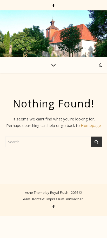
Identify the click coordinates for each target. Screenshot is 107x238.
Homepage (91, 125)
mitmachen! (75, 199)
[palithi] (53, 33)
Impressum (55, 199)
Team (25, 199)
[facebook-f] (53, 5)
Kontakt (38, 199)
